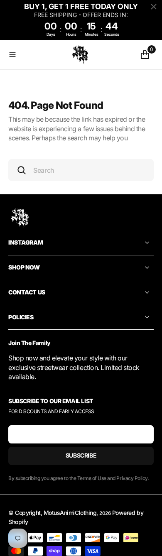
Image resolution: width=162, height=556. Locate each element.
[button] (35, 54)
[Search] (21, 170)
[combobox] (81, 170)
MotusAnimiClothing (70, 512)
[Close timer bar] (153, 6)
